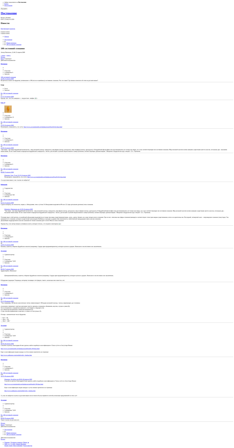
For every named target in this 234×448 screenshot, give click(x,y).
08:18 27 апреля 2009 (7, 269)
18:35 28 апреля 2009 (7, 376)
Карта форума (27, 445)
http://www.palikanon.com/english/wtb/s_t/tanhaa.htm (16, 355)
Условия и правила (16, 442)
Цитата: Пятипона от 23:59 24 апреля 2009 (18, 209)
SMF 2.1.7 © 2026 (9, 444)
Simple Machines (21, 444)
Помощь (7, 442)
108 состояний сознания (8, 77)
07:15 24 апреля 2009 (7, 96)
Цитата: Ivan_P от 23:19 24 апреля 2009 (17, 175)
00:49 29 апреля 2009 (7, 418)
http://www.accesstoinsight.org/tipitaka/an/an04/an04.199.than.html (20, 348)
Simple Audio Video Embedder (13, 445)
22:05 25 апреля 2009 (7, 245)
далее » (8, 55)
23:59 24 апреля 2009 (7, 148)
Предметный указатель (8, 28)
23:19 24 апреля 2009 (7, 125)
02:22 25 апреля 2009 (7, 203)
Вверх (3, 425)
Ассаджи (3, 251)
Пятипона (4, 64)
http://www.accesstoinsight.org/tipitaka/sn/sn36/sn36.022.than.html (43, 127)
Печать (3, 57)
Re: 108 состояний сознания (9, 93)
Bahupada (4, 184)
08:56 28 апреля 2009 (7, 344)
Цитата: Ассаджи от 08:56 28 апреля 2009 (18, 379)
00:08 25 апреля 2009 (7, 172)
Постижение (9, 13)
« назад (3, 55)
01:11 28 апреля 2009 (7, 301)
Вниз (2, 59)
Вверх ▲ (26, 442)
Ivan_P (3, 102)
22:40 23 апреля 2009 (7, 79)
